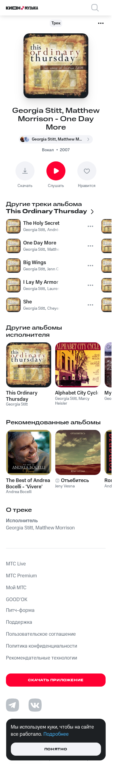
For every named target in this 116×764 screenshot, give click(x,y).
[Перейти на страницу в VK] (35, 705)
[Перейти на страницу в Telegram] (12, 705)
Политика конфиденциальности (41, 646)
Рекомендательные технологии (41, 658)
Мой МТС (16, 587)
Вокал (48, 150)
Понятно (55, 749)
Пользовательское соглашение (41, 634)
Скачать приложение (56, 680)
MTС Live (16, 563)
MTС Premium (21, 575)
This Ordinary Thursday (21, 396)
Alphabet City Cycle (77, 393)
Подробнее (56, 734)
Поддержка (19, 622)
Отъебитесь (75, 481)
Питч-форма (20, 610)
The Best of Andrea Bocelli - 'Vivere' (28, 483)
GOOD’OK (16, 599)
